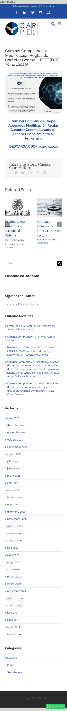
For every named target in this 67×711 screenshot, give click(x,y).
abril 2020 (13, 569)
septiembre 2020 (17, 533)
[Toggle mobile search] (53, 24)
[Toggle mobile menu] (60, 24)
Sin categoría (15, 672)
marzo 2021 (14, 490)
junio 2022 (13, 418)
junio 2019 (13, 619)
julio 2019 (12, 612)
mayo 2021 (13, 475)
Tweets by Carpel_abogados (22, 304)
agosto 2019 (14, 605)
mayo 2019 (13, 627)
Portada (11, 665)
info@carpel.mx (46, 6)
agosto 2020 (14, 540)
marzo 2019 (14, 634)
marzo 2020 (14, 576)
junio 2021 (13, 468)
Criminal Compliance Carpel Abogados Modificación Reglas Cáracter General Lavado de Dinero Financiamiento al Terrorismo (33, 129)
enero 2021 (13, 504)
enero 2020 (14, 583)
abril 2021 (12, 482)
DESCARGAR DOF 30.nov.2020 (33, 146)
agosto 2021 (14, 454)
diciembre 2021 (16, 425)
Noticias (12, 658)
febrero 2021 (14, 497)
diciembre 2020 (16, 511)
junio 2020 (13, 555)
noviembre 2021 (16, 432)
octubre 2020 (15, 526)
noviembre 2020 (17, 519)
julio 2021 (12, 461)
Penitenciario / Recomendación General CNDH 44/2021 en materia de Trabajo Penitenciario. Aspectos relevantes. (31, 351)
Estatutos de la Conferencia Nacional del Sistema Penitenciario (15, 230)
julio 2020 (13, 547)
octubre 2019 (15, 598)
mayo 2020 (13, 562)
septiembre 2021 (17, 446)
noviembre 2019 (16, 591)
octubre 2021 (15, 439)
